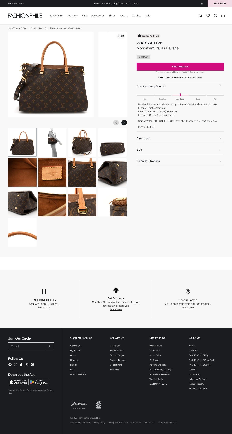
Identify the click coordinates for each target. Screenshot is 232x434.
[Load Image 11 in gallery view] (82, 202)
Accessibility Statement (80, 422)
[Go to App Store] (18, 384)
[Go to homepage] (25, 15)
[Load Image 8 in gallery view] (112, 172)
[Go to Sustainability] (98, 405)
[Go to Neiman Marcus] (79, 405)
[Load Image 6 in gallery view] (52, 172)
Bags (25, 28)
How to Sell (115, 346)
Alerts (72, 355)
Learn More (44, 307)
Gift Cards (153, 360)
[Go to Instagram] (15, 364)
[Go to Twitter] (27, 364)
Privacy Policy (99, 422)
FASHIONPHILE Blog (198, 355)
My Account (75, 350)
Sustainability (194, 374)
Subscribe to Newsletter (159, 374)
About (191, 346)
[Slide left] (116, 122)
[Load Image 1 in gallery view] (22, 142)
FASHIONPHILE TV (158, 384)
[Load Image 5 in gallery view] (22, 172)
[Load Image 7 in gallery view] (82, 172)
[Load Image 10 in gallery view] (52, 202)
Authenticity (154, 350)
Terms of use (149, 422)
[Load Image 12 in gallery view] (112, 202)
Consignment (116, 365)
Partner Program (196, 384)
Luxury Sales (155, 355)
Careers (192, 369)
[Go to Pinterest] (32, 364)
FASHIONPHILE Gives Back (201, 360)
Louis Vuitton (14, 28)
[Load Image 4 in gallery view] (112, 142)
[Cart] (223, 15)
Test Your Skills (156, 379)
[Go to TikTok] (21, 364)
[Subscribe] (49, 346)
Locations (193, 350)
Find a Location (16, 3)
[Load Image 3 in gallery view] (82, 142)
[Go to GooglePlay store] (39, 384)
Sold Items (114, 369)
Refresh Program (117, 355)
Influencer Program (197, 379)
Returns (73, 365)
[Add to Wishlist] (120, 36)
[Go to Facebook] (10, 364)
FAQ (72, 369)
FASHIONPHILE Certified (200, 365)
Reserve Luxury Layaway (160, 369)
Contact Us (75, 346)
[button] (200, 15)
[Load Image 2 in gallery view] (52, 142)
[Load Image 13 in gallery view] (22, 232)
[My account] (215, 15)
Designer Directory (118, 360)
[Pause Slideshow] (202, 3)
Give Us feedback (78, 374)
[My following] (208, 15)
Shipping (74, 360)
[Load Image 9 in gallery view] (22, 202)
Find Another (180, 66)
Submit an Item (116, 350)
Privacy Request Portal (118, 422)
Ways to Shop (155, 346)
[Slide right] (124, 122)
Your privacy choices (167, 422)
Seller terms (136, 422)
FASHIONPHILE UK (198, 388)
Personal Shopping (157, 365)
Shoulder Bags (37, 28)
